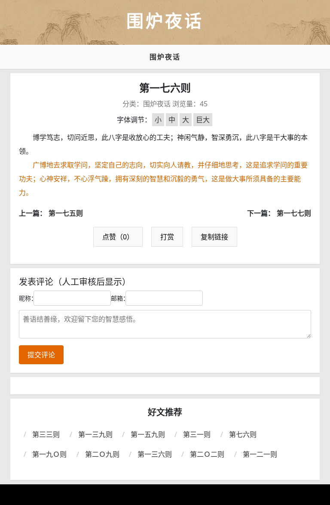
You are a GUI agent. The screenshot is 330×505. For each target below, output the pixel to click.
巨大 (203, 119)
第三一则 (197, 434)
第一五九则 (148, 434)
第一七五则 (66, 213)
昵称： (28, 298)
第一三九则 (95, 434)
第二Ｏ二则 (207, 454)
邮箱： (120, 298)
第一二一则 (260, 454)
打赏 (167, 237)
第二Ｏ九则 (102, 454)
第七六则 (243, 434)
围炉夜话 (165, 57)
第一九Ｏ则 (49, 454)
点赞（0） (118, 237)
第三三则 (46, 434)
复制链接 (214, 237)
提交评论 (41, 354)
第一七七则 (294, 213)
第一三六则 (155, 454)
